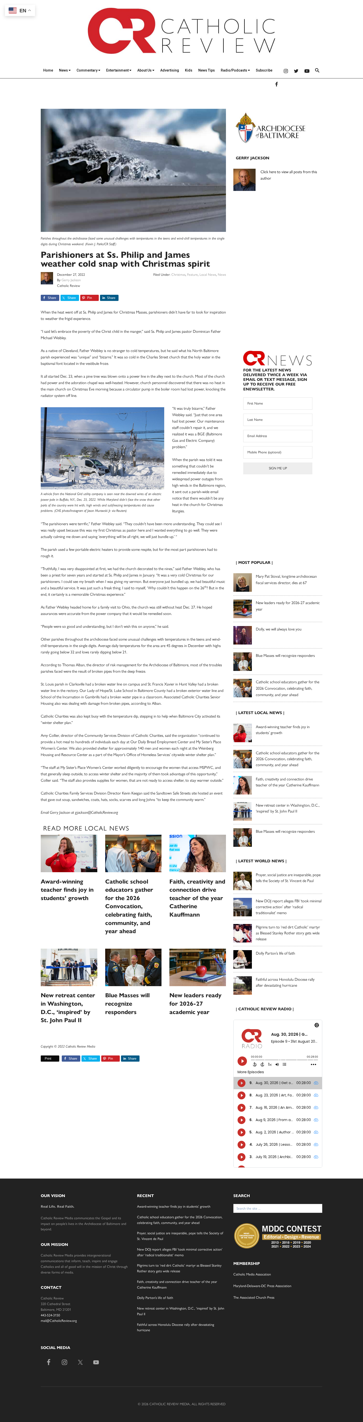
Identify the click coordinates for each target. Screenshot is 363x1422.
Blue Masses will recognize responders (127, 1004)
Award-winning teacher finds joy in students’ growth (67, 890)
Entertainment (117, 70)
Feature (192, 275)
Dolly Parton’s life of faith (275, 953)
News (64, 70)
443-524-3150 (50, 1315)
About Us (144, 70)
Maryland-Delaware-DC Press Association (262, 1286)
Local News (208, 275)
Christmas (178, 275)
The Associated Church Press (253, 1297)
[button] (317, 71)
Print (48, 1058)
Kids (188, 70)
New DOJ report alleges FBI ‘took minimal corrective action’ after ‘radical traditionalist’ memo (289, 907)
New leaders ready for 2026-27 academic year (195, 1004)
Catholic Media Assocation (252, 1274)
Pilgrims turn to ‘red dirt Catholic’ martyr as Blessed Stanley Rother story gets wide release (288, 933)
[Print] (43, 1058)
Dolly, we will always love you (279, 629)
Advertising (169, 70)
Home (48, 70)
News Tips (206, 70)
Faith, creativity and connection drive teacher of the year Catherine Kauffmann (197, 898)
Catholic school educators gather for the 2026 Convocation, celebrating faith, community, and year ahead (129, 906)
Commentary (87, 70)
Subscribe (264, 70)
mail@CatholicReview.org (59, 1321)
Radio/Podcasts (234, 70)
